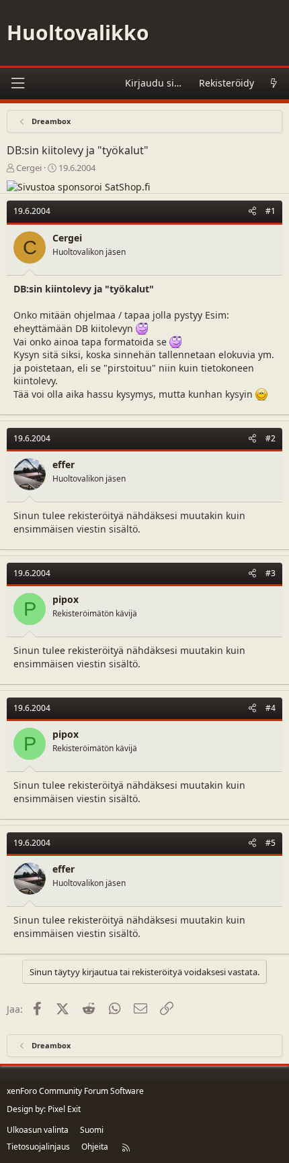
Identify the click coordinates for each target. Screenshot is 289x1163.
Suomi (92, 1130)
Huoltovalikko (78, 32)
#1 (270, 211)
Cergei (29, 168)
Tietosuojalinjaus (38, 1146)
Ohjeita (94, 1146)
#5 (270, 842)
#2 (270, 438)
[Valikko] (17, 83)
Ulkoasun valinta (38, 1130)
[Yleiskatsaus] (273, 83)
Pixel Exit (64, 1109)
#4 (270, 708)
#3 (270, 573)
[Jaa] (252, 211)
